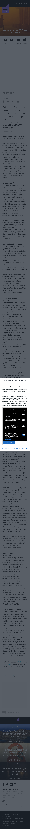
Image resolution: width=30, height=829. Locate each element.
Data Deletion (5, 448)
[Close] (26, 380)
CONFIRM (9, 442)
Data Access (15, 448)
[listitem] (15, 410)
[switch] (23, 414)
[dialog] (15, 414)
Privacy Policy (24, 448)
